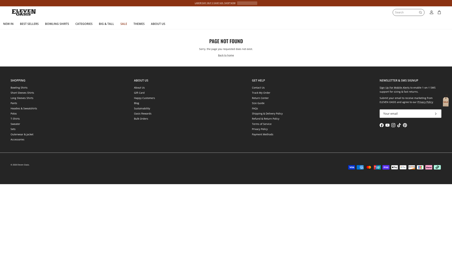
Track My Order (261, 92)
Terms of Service (262, 124)
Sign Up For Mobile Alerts (395, 87)
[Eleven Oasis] (24, 12)
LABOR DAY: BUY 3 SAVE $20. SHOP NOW (215, 3)
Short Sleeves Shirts (22, 92)
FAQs (255, 108)
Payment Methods (262, 134)
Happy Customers (144, 98)
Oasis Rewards (142, 113)
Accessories (17, 139)
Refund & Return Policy (265, 118)
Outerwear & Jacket (22, 134)
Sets (13, 129)
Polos (14, 113)
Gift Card (139, 92)
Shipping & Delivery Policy (267, 113)
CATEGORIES (84, 24)
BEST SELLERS (29, 24)
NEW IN (8, 24)
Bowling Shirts (19, 87)
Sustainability (142, 108)
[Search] (420, 12)
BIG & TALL (106, 24)
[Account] (431, 12)
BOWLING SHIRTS (57, 24)
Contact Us (258, 87)
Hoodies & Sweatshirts (24, 108)
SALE (123, 24)
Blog (136, 103)
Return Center (260, 98)
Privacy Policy (260, 129)
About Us (139, 87)
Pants (14, 103)
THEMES (139, 24)
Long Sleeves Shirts (22, 98)
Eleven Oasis (23, 164)
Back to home (226, 55)
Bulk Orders (141, 118)
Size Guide (258, 103)
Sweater (15, 124)
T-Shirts (15, 118)
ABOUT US (158, 24)
